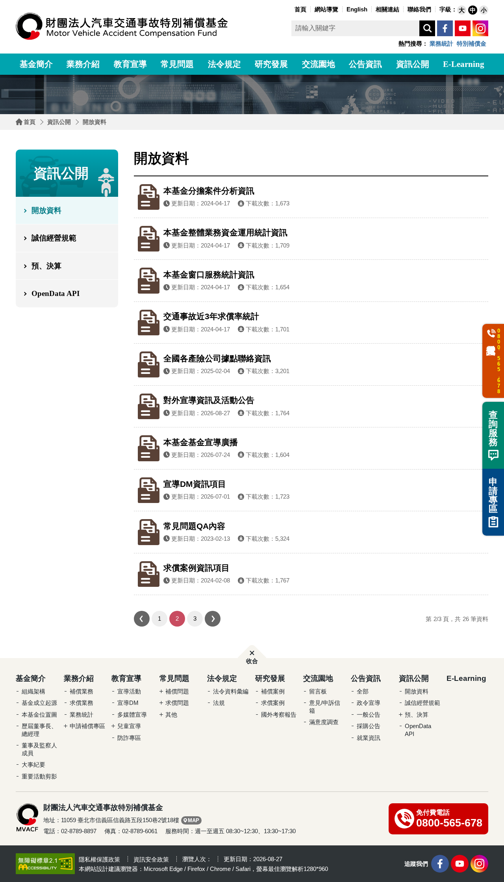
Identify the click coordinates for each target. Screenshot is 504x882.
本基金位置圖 (39, 714)
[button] (461, 10)
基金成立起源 (39, 702)
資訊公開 (412, 64)
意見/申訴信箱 (324, 706)
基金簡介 (36, 64)
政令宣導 (368, 702)
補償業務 (81, 691)
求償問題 (177, 702)
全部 (363, 691)
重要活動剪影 (39, 776)
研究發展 (271, 64)
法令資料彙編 (230, 691)
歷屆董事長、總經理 (39, 730)
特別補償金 (471, 43)
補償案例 (273, 691)
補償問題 (177, 691)
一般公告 (368, 714)
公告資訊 (365, 64)
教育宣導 (130, 64)
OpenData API (56, 293)
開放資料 (94, 121)
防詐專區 (129, 737)
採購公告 (368, 726)
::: (290, 8)
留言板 (318, 691)
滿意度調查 (324, 722)
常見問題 (177, 64)
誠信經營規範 (54, 238)
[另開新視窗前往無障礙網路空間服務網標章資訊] (45, 863)
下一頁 (212, 619)
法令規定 (224, 64)
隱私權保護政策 (99, 859)
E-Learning (463, 64)
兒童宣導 (129, 726)
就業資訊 (368, 737)
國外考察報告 (278, 714)
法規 (219, 702)
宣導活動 (129, 691)
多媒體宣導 (132, 714)
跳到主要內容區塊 (16, 2)
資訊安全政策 (151, 859)
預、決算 (46, 266)
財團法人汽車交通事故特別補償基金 (122, 26)
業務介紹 (83, 64)
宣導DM (128, 702)
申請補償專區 (87, 726)
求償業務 (81, 702)
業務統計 (441, 43)
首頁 (29, 121)
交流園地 (318, 64)
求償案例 (273, 702)
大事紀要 (33, 764)
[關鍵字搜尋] (427, 28)
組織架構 (33, 691)
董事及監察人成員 (39, 749)
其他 (171, 714)
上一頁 (142, 619)
